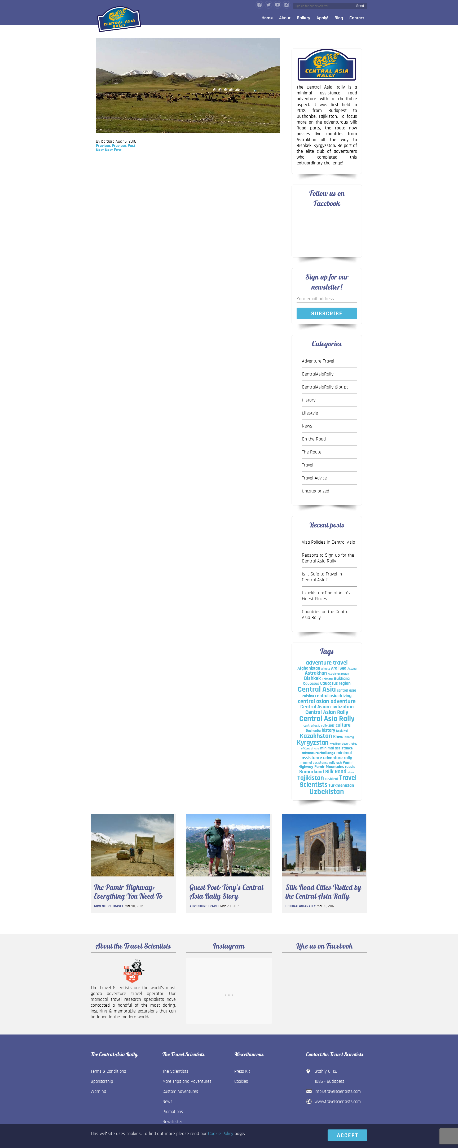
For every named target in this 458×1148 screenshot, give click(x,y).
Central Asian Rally (326, 712)
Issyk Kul (342, 730)
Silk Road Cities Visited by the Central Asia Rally (323, 892)
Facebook (259, 5)
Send (360, 6)
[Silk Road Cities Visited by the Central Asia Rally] (324, 878)
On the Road (314, 439)
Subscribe (327, 313)
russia (350, 767)
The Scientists (175, 1071)
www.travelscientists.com (338, 1101)
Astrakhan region (338, 673)
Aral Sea (338, 668)
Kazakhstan (316, 736)
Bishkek (312, 678)
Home (267, 18)
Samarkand (311, 771)
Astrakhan (316, 673)
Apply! (322, 18)
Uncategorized (315, 491)
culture (343, 725)
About (284, 18)
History (308, 400)
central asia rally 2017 (318, 725)
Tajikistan (310, 778)
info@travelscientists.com (338, 1091)
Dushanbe (313, 730)
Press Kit (242, 1071)
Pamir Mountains (329, 767)
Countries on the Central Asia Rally (326, 614)
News (307, 426)
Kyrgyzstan (313, 742)
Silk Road (335, 771)
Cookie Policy (220, 1133)
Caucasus (311, 684)
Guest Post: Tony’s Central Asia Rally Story (226, 892)
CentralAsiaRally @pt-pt (325, 387)
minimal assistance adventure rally (327, 755)
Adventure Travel (318, 361)
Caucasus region (335, 683)
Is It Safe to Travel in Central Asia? (322, 577)
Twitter (268, 5)
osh (339, 763)
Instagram (286, 5)
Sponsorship (102, 1081)
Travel (307, 465)
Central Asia (317, 689)
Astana (351, 668)
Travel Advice (314, 478)
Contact (356, 18)
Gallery (303, 18)
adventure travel (327, 663)
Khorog (349, 737)
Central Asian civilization (327, 706)
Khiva (338, 737)
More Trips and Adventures (186, 1081)
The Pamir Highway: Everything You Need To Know (128, 892)
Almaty (325, 668)
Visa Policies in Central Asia (328, 542)
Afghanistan (308, 668)
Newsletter (172, 1121)
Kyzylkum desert (340, 743)
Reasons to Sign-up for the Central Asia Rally (328, 558)
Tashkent (331, 779)
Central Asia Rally (327, 719)
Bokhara (327, 678)
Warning (98, 1091)
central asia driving (333, 695)
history (328, 730)
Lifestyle (310, 413)
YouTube (277, 5)
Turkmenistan (341, 785)
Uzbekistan (327, 792)
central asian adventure (327, 701)
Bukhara (342, 678)
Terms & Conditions (108, 1071)
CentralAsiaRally (317, 374)
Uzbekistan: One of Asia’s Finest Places (326, 596)
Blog (338, 18)
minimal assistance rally (318, 763)
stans (350, 772)
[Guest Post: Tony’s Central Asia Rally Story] (228, 878)
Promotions (172, 1111)
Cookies (241, 1081)
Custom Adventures (180, 1091)
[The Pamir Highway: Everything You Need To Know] (132, 878)
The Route (312, 452)
